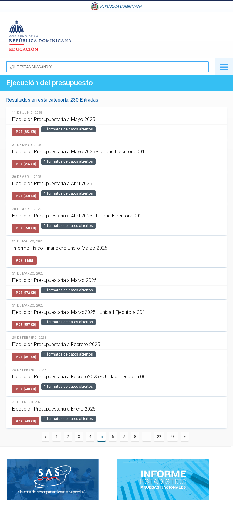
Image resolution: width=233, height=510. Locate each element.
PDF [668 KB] (26, 196)
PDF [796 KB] (26, 164)
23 (173, 436)
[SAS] (53, 479)
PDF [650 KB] (26, 228)
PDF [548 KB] (26, 389)
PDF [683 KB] (26, 132)
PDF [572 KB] (26, 293)
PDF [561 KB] (26, 357)
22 (159, 436)
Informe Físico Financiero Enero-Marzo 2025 (59, 248)
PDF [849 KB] (26, 421)
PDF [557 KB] (26, 325)
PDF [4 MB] (24, 260)
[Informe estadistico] (163, 479)
